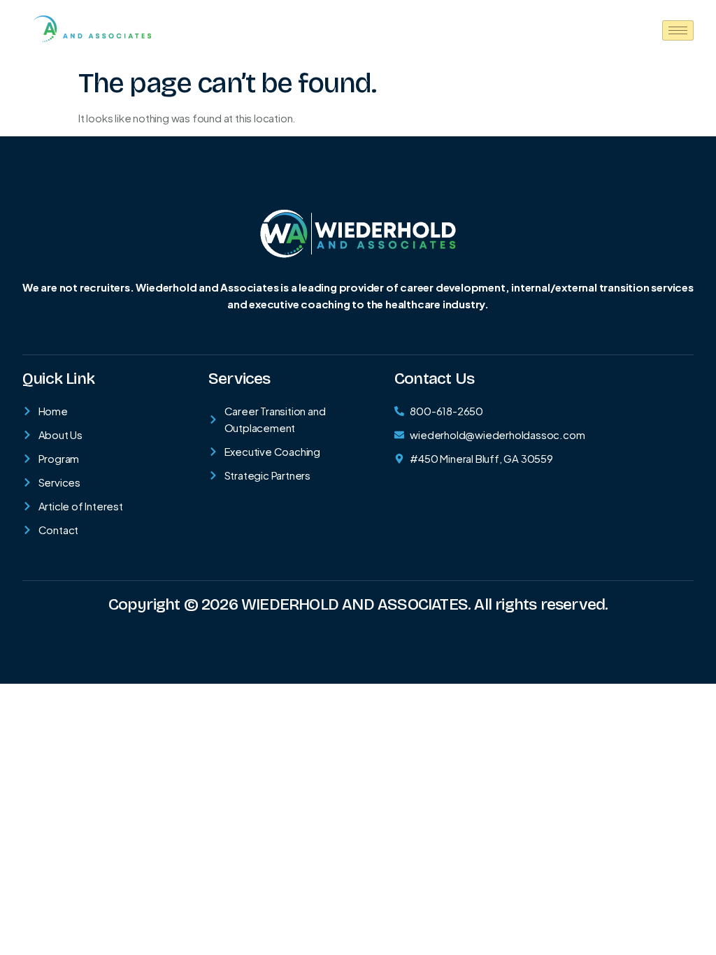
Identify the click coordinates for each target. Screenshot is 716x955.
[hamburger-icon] (678, 30)
